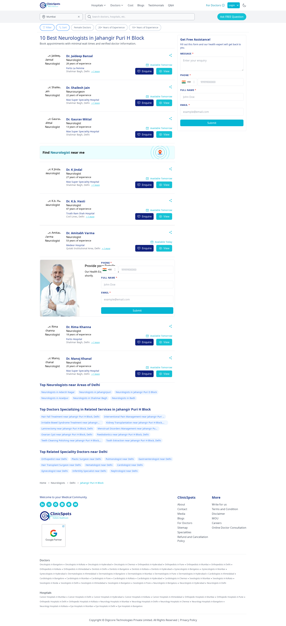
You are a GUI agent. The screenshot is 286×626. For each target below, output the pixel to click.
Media (181, 514)
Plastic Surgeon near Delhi (86, 459)
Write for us (219, 504)
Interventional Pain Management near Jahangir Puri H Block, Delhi (134, 417)
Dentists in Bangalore (119, 569)
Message (186, 53)
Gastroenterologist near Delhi (155, 459)
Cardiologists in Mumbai (78, 578)
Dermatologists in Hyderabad (192, 574)
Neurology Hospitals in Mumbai (114, 601)
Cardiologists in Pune (101, 578)
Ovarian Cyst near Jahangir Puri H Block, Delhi (66, 434)
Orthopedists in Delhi (221, 564)
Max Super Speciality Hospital (82, 99)
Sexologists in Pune (142, 583)
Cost (130, 5)
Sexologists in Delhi (70, 583)
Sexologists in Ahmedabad (93, 583)
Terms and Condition (225, 509)
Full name (109, 277)
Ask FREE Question (231, 17)
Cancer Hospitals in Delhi (79, 597)
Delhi (78, 71)
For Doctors (184, 523)
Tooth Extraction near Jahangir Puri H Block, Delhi (133, 440)
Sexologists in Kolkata (223, 578)
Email (106, 292)
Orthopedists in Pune (174, 564)
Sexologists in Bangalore (119, 583)
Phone (106, 262)
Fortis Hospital (74, 339)
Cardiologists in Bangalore (52, 578)
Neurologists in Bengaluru (165, 583)
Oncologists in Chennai (124, 564)
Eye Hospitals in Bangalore (130, 606)
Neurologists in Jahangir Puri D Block (136, 392)
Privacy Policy (188, 620)
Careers (217, 523)
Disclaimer (218, 514)
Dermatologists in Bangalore (112, 574)
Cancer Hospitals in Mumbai (53, 597)
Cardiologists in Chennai (176, 578)
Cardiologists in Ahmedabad (221, 574)
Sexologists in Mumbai (200, 578)
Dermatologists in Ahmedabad (82, 574)
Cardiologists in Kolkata (124, 578)
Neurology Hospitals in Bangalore (207, 601)
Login (232, 5)
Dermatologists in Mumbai (140, 574)
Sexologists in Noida (49, 583)
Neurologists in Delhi (216, 583)
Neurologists (59, 482)
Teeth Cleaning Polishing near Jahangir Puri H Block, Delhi (70, 441)
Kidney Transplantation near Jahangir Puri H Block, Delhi (134, 423)
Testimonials (156, 5)
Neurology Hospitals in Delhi (145, 601)
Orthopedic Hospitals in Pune (230, 597)
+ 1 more (95, 71)
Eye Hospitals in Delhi (105, 606)
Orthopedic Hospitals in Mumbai (199, 597)
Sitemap (182, 527)
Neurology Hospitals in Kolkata (54, 606)
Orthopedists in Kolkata (50, 569)
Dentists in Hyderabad (161, 569)
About (181, 504)
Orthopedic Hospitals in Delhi (53, 601)
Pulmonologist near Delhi (120, 459)
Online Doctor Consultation (229, 527)
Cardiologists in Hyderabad (149, 578)
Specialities (184, 532)
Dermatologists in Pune (165, 574)
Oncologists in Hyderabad (100, 564)
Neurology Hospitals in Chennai (174, 601)
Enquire (147, 71)
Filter (49, 27)
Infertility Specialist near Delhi (89, 470)
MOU (215, 518)
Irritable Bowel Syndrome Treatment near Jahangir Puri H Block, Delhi (69, 423)
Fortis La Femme (75, 68)
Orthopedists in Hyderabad (150, 564)
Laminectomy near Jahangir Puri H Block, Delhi (67, 428)
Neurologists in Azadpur (55, 398)
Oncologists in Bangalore (51, 564)
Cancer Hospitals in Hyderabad (108, 597)
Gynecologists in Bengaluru (186, 569)
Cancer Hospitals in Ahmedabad (167, 597)
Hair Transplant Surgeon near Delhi (61, 465)
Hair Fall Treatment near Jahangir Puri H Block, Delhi (70, 416)
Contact (182, 509)
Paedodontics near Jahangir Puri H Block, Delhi (123, 434)
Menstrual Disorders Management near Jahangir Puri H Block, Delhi (127, 429)
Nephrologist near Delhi (124, 470)
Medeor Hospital (75, 245)
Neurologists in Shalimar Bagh (90, 398)
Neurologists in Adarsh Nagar (58, 392)
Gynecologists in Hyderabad (53, 574)
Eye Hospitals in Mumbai (81, 606)
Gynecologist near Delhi (54, 470)
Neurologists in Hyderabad (192, 583)
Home (44, 482)
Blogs (140, 5)
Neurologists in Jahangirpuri (95, 392)
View (166, 71)
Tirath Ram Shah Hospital (80, 213)
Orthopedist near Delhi (54, 459)
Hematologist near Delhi (99, 465)
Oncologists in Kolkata (75, 564)
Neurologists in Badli (123, 398)
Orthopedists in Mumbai (198, 564)
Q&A (171, 5)
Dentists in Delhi (99, 569)
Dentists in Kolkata (140, 569)
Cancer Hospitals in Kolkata (137, 597)
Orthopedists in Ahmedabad (76, 569)
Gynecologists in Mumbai (213, 569)
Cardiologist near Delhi (130, 465)
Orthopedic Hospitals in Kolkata (83, 601)
